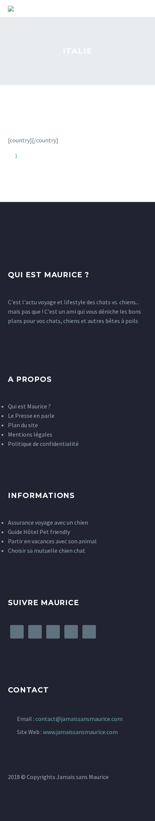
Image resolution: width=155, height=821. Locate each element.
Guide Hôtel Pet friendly (39, 531)
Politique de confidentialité (43, 443)
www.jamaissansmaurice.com (80, 732)
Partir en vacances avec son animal (52, 541)
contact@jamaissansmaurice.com (79, 718)
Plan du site (23, 425)
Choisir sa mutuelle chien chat (46, 550)
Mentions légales (30, 434)
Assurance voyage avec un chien (48, 522)
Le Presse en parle (31, 415)
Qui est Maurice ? (29, 406)
